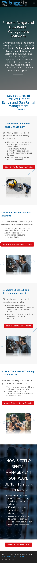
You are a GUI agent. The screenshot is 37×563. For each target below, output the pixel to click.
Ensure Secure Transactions (18, 326)
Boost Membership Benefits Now (17, 244)
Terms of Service (18, 556)
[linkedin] (9, 560)
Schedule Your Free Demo (18, 544)
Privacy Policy (6, 556)
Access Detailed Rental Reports (18, 403)
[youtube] (13, 560)
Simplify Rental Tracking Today (19, 167)
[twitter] (6, 560)
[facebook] (2, 560)
